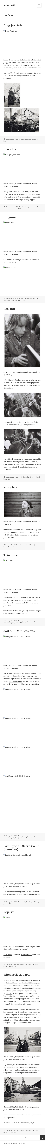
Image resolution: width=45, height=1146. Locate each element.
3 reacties (23, 209)
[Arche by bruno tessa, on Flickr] (22, 929)
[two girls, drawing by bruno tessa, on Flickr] (22, 166)
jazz (22, 139)
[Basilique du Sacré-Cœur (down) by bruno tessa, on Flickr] (22, 867)
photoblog (32, 139)
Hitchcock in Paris (16, 975)
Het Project (17, 678)
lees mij (9, 309)
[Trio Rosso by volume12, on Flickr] (22, 572)
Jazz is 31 (26, 678)
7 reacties (13, 1132)
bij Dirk (9, 993)
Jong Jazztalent (14, 25)
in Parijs (26, 980)
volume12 (9, 5)
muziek (26, 139)
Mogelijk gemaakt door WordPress (14, 1143)
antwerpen (6, 209)
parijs (5, 904)
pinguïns (9, 217)
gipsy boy (10, 487)
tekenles (9, 149)
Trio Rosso (10, 555)
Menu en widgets (39, 7)
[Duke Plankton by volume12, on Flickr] (22, 43)
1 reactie (22, 300)
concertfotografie (9, 623)
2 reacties (13, 904)
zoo (15, 209)
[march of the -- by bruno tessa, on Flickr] (22, 234)
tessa (8, 479)
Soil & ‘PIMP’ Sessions (19, 631)
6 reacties (13, 966)
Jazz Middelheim (15, 681)
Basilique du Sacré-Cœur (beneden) (21, 847)
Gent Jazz (18, 838)
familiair (23, 477)
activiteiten (24, 207)
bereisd (22, 902)
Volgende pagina (42, 1137)
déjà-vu (8, 912)
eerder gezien (26, 954)
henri (38, 477)
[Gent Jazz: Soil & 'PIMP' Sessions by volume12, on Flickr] (22, 648)
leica (4, 141)
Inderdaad (7, 954)
